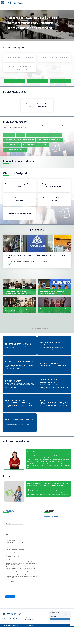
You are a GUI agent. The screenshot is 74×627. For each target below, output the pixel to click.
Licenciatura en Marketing (54, 57)
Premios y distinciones (50, 343)
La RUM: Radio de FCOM (15, 400)
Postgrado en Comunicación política (19, 213)
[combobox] (22, 555)
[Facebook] (17, 618)
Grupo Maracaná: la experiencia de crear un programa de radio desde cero (31, 23)
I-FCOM (42, 400)
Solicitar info (60, 619)
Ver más (8, 264)
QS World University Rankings (19, 362)
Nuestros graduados (49, 363)
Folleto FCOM (60, 81)
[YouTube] (14, 618)
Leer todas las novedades (40, 328)
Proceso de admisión (15, 81)
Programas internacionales (18, 344)
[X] (10, 618)
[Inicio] (6, 2)
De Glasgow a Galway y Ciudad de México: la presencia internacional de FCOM (35, 256)
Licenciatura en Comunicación (19, 57)
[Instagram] (7, 618)
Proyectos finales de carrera (19, 420)
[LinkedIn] (4, 618)
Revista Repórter (13, 381)
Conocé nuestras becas (37, 81)
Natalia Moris (32, 451)
